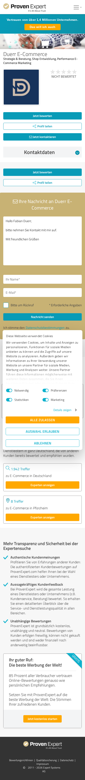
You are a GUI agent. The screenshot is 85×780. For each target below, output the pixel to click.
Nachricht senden (42, 317)
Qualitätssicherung (46, 760)
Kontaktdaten (39, 152)
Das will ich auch (42, 27)
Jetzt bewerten (42, 116)
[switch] (45, 390)
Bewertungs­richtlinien (21, 760)
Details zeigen (62, 410)
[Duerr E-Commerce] (21, 87)
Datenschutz (66, 760)
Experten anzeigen (43, 485)
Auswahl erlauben (42, 431)
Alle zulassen (42, 419)
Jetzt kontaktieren (44, 137)
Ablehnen (42, 443)
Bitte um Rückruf (22, 305)
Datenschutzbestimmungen (45, 327)
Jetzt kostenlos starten (42, 719)
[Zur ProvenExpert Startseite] (24, 8)
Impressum (42, 764)
